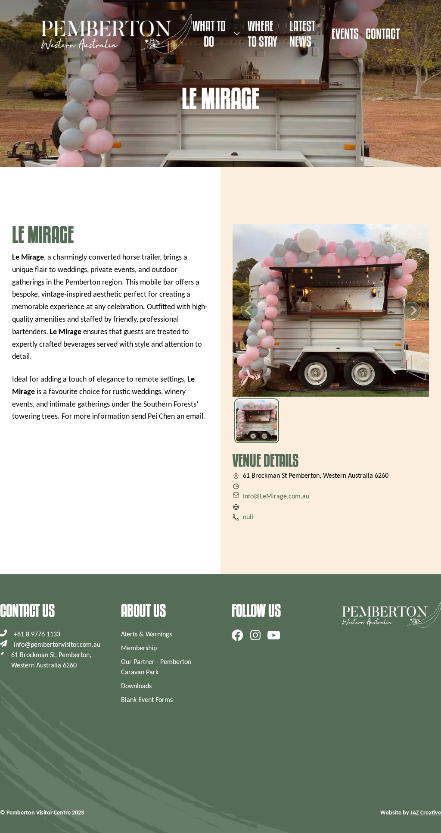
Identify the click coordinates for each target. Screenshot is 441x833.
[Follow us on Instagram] (255, 635)
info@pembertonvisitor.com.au (57, 645)
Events (345, 33)
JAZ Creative (425, 813)
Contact (383, 33)
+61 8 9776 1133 (37, 634)
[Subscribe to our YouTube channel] (273, 635)
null (248, 517)
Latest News (302, 33)
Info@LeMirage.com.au (276, 496)
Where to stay (262, 33)
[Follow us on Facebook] (237, 635)
